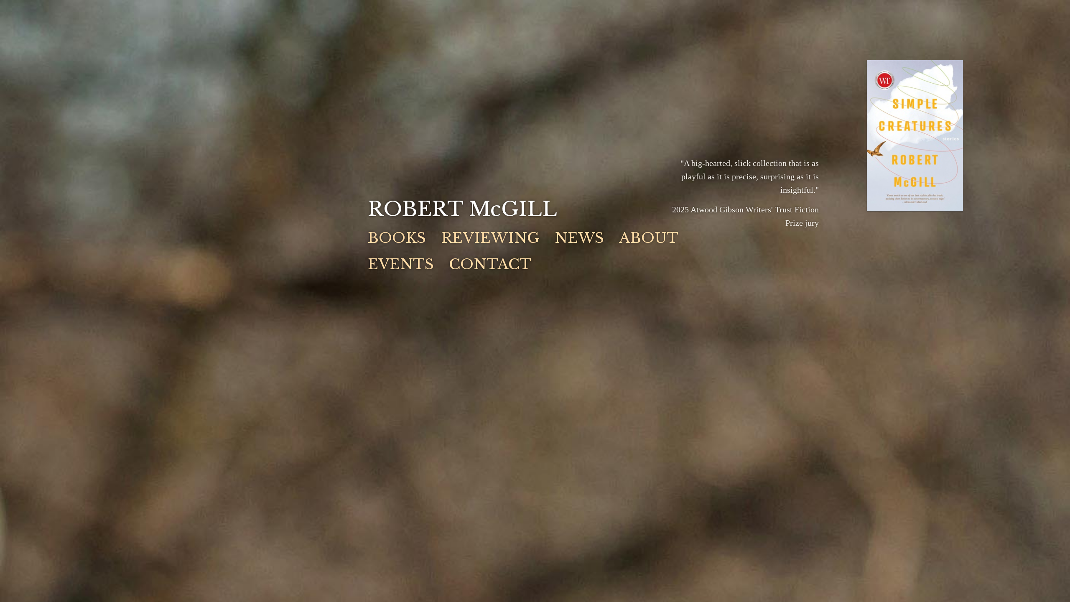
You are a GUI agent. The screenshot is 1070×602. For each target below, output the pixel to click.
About (648, 238)
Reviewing (490, 238)
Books (397, 238)
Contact (490, 264)
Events (401, 264)
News (579, 238)
